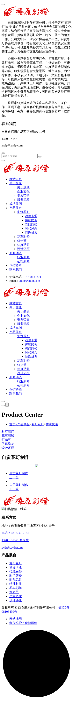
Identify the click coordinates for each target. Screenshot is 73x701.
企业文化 (23, 191)
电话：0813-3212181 (15, 533)
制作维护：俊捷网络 (23, 623)
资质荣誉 (23, 195)
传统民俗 (31, 220)
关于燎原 (15, 183)
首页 (13, 424)
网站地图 (15, 619)
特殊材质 (31, 232)
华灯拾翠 (15, 265)
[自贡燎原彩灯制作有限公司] (27, 15)
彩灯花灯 (23, 212)
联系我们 (15, 269)
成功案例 (15, 203)
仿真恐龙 (23, 245)
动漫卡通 (31, 216)
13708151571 (32, 276)
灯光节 (21, 240)
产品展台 (15, 208)
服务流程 (23, 199)
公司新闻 (23, 261)
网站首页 (15, 179)
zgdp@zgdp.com (29, 280)
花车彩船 (23, 236)
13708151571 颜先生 (15, 540)
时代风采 (31, 228)
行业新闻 (23, 257)
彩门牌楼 (31, 224)
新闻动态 (15, 253)
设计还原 (23, 249)
